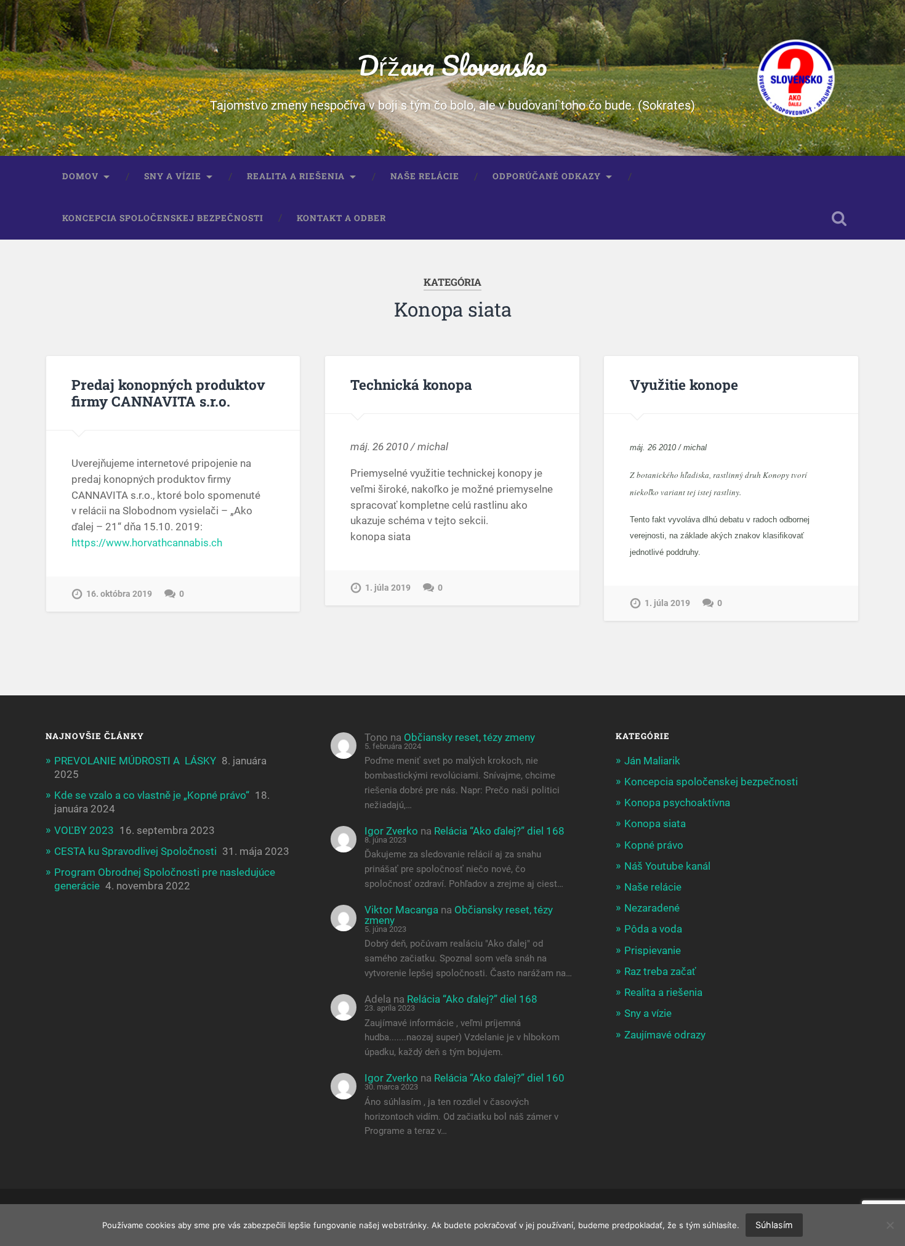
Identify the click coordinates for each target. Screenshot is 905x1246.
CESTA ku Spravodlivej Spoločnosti (135, 851)
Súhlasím (774, 1225)
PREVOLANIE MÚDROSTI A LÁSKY (135, 760)
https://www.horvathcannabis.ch (146, 542)
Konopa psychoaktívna (677, 802)
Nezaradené (652, 908)
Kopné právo (653, 845)
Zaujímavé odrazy (665, 1035)
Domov (80, 176)
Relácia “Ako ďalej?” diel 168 (499, 831)
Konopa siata (655, 823)
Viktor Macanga (401, 910)
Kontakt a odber (341, 218)
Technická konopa (411, 384)
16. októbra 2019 (119, 594)
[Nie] (889, 1225)
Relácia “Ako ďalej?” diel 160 (499, 1078)
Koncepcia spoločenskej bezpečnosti (162, 218)
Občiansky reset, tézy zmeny (469, 737)
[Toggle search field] (839, 219)
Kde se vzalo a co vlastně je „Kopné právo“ (151, 795)
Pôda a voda (653, 929)
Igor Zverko (391, 831)
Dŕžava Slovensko (452, 65)
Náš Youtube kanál (667, 866)
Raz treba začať (660, 971)
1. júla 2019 (388, 588)
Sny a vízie (172, 176)
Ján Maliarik (652, 760)
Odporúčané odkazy (547, 176)
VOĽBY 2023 (84, 830)
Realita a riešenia (296, 176)
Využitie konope (684, 384)
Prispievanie (652, 950)
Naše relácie (424, 176)
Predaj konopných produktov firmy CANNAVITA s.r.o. (168, 392)
